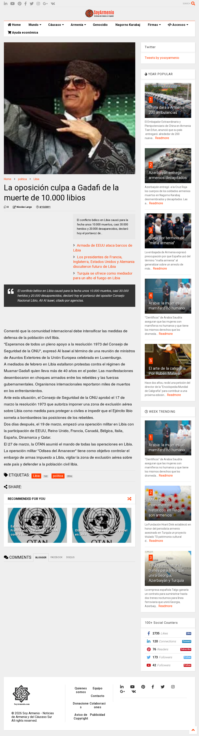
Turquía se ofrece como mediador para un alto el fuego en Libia (103, 275)
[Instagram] (38, 3)
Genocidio (100, 25)
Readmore (162, 138)
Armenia (77, 25)
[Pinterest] (19, 3)
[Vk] (53, 3)
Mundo (33, 25)
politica (22, 179)
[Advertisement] (33, 238)
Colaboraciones (98, 705)
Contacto (97, 696)
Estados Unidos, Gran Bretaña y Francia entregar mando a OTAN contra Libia (34, 530)
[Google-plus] (45, 3)
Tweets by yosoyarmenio (162, 58)
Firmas (153, 25)
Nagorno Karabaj (127, 25)
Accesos (178, 25)
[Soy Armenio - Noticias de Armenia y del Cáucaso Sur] (99, 16)
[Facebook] (25, 3)
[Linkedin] (5, 3)
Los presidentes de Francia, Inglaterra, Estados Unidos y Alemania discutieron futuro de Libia (103, 262)
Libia (36, 179)
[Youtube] (12, 3)
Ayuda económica (24, 32)
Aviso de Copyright (81, 716)
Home (16, 25)
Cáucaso (54, 25)
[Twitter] (32, 3)
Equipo (97, 688)
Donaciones (81, 705)
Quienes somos (81, 690)
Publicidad (97, 715)
